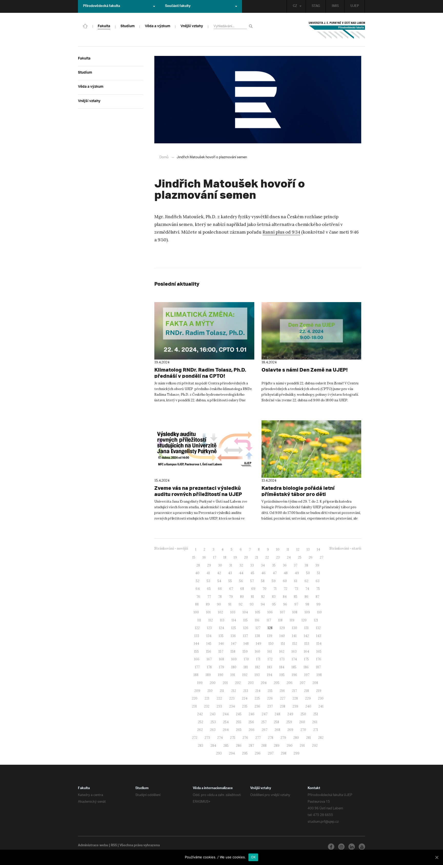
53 (208, 581)
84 (285, 596)
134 (209, 636)
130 (294, 628)
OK (253, 857)
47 (275, 573)
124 (221, 628)
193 (257, 675)
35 (274, 565)
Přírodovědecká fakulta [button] (101, 6)
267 (264, 730)
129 (282, 628)
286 (238, 745)
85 (295, 596)
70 (264, 588)
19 (235, 557)
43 (230, 573)
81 (252, 596)
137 (245, 636)
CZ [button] (295, 6)
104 (245, 612)
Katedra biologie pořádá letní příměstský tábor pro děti (298, 491)
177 (197, 667)
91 (229, 604)
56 (241, 581)
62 (306, 581)
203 (251, 683)
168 (221, 659)
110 (319, 612)
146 (221, 643)
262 (200, 730)
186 (306, 667)
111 (199, 620)
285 (226, 745)
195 (282, 675)
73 (296, 588)
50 (308, 573)
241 (321, 706)
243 (213, 714)
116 (257, 620)
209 (197, 691)
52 (197, 581)
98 (307, 604)
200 (213, 683)
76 (198, 596)
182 (257, 667)
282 (321, 737)
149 (258, 643)
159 (245, 651)
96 (285, 604)
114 (233, 620)
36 (285, 565)
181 (246, 667)
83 (274, 596)
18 (224, 557)
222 (219, 698)
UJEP (354, 6)
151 (283, 643)
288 (264, 745)
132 (318, 628)
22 (267, 557)
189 (208, 675)
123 (209, 628)
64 (198, 588)
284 (213, 745)
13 (308, 549)
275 (232, 737)
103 (232, 612)
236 (257, 706)
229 (308, 698)
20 (246, 557)
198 (319, 675)
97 (296, 604)
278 (270, 737)
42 (219, 573)
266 (252, 730)
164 (306, 651)
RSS (114, 845)
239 (295, 706)
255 (238, 722)
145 (209, 643)
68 (242, 588)
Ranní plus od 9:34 (281, 232)
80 (242, 596)
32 (241, 565)
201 (225, 683)
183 (269, 667)
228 (295, 698)
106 (270, 612)
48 (286, 573)
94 (263, 604)
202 (238, 683)
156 (208, 651)
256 (251, 722)
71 (275, 588)
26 (311, 557)
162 (281, 651)
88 (197, 604)
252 (200, 722)
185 (293, 667)
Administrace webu (93, 845)
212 (233, 691)
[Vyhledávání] (252, 26)
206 (290, 683)
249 (290, 714)
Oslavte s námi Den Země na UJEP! (304, 369)
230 (321, 698)
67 (231, 588)
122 (197, 628)
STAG (316, 6)
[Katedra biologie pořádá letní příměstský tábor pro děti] (311, 449)
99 (318, 604)
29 (209, 565)
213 (245, 691)
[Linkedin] (351, 846)
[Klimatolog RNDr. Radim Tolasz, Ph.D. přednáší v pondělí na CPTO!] (204, 331)
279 (283, 737)
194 (269, 675)
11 (288, 549)
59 (274, 581)
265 (238, 730)
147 (233, 643)
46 (263, 573)
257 (264, 722)
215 (270, 691)
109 (307, 612)
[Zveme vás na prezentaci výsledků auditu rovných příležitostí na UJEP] (204, 449)
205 (276, 683)
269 (290, 730)
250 (303, 714)
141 (294, 636)
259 (289, 722)
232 (206, 706)
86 (306, 596)
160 (257, 651)
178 (209, 667)
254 (226, 722)
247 (264, 714)
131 (306, 628)
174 (294, 659)
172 (270, 659)
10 (277, 549)
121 (316, 620)
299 (296, 753)
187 (318, 667)
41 (208, 573)
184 (281, 667)
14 (318, 549)
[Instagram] (341, 846)
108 (294, 612)
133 (196, 636)
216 (282, 691)
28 (198, 565)
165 (318, 651)
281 (308, 737)
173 (282, 659)
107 (282, 612)
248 (277, 714)
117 (269, 620)
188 (196, 675)
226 (270, 698)
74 (307, 588)
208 (315, 683)
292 (315, 745)
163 (294, 651)
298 (283, 753)
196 (294, 675)
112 (210, 620)
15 (193, 557)
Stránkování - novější (171, 548)
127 (258, 628)
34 (263, 565)
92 (241, 604)
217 (294, 691)
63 (317, 581)
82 (263, 596)
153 (306, 643)
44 (241, 573)
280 (296, 737)
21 (256, 557)
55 (230, 581)
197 (306, 675)
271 (315, 730)
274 (220, 737)
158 (232, 651)
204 (264, 683)
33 (252, 565)
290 (290, 745)
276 (245, 737)
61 (295, 581)
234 (232, 706)
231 (194, 706)
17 (214, 557)
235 (244, 706)
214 (257, 691)
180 (233, 667)
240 (308, 706)
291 (302, 745)
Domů (163, 157)
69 (253, 588)
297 (271, 753)
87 (317, 596)
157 (220, 651)
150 (271, 643)
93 (252, 604)
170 (246, 659)
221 (207, 698)
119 (292, 620)
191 (232, 675)
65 (209, 588)
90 (219, 604)
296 (258, 753)
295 (245, 753)
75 (318, 588)
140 (282, 636)
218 (306, 691)
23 (278, 557)
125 (233, 628)
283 (200, 745)
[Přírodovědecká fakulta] (85, 25)
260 (302, 722)
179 (221, 667)
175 (306, 659)
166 (196, 659)
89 (208, 604)
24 (289, 557)
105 (257, 612)
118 (280, 620)
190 (220, 675)
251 (315, 714)
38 (306, 565)
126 (245, 628)
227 (282, 698)
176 (318, 659)
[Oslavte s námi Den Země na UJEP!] (311, 331)
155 (196, 651)
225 (257, 698)
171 (258, 659)
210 (210, 691)
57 (252, 581)
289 (276, 745)
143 (318, 636)
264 (226, 730)
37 (295, 565)
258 (276, 722)
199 (200, 683)
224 (244, 698)
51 (318, 573)
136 (233, 636)
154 (318, 643)
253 (213, 722)
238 (282, 706)
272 (194, 737)
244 (226, 714)
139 (269, 636)
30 (220, 565)
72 (285, 588)
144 (196, 643)
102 (220, 612)
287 (251, 745)
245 (238, 714)
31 (230, 565)
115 (245, 620)
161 (269, 651)
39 (317, 565)
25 (299, 557)
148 (246, 643)
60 (285, 581)
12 (297, 549)
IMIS (335, 6)
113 (222, 620)
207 (302, 683)
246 (252, 714)
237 (270, 706)
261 (314, 722)
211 (222, 691)
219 (318, 691)
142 (306, 636)
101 (208, 612)
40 (197, 573)
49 (297, 573)
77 (209, 596)
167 (209, 659)
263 (213, 730)
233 (219, 706)
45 (252, 573)
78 (220, 596)
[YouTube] (362, 846)
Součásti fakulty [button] (177, 6)
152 (294, 643)
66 (220, 588)
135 (221, 636)
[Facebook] (331, 846)
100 (196, 612)
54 (219, 581)
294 (232, 753)
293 (219, 753)
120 (304, 620)
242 (200, 714)
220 (194, 698)
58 (263, 581)
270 (303, 730)
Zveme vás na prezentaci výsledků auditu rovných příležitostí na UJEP (198, 491)
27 (321, 557)
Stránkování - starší (345, 548)
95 (274, 604)
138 (257, 636)
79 (231, 596)
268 (277, 730)
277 (258, 737)
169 (234, 659)
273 (207, 737)
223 (232, 698)
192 (244, 675)
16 (204, 557)
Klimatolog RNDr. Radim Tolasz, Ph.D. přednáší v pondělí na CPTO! (200, 372)
